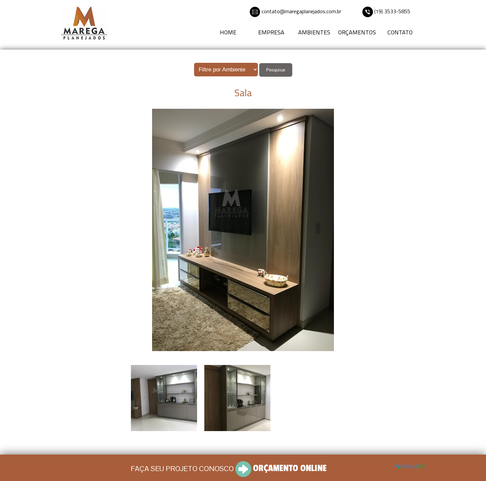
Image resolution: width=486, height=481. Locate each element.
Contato (400, 32)
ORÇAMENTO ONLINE (290, 468)
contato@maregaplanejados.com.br (301, 11)
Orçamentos (357, 32)
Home (228, 32)
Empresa (271, 32)
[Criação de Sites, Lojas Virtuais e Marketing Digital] (410, 465)
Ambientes (314, 32)
